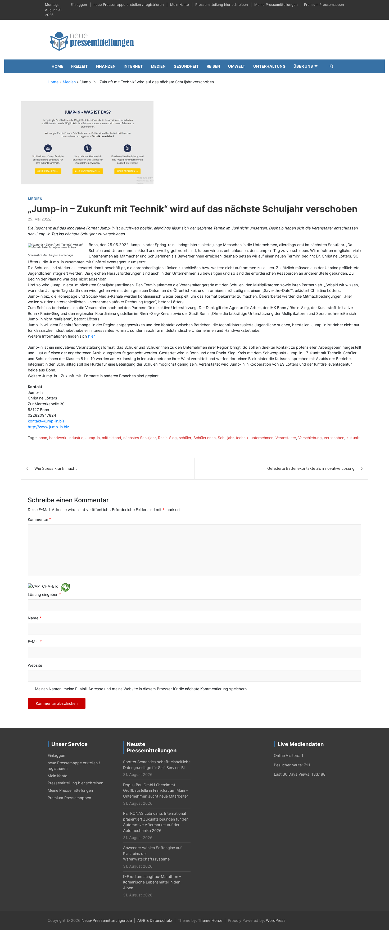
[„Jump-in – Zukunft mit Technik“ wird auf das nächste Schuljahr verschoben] (87, 144)
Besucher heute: (289, 765)
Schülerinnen (204, 437)
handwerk (57, 437)
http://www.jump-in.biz (48, 427)
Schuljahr (226, 437)
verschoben (334, 437)
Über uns (303, 66)
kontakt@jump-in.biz (46, 421)
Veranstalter (285, 437)
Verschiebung (310, 437)
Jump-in (92, 437)
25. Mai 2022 (39, 219)
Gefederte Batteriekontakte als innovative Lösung (311, 468)
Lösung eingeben (44, 594)
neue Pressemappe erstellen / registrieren (128, 4)
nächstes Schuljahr (139, 437)
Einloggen (79, 4)
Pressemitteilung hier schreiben (221, 4)
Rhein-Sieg (167, 437)
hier (91, 336)
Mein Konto (179, 4)
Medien (158, 66)
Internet (133, 66)
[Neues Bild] (65, 587)
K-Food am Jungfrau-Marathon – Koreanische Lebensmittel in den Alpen (152, 882)
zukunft (353, 437)
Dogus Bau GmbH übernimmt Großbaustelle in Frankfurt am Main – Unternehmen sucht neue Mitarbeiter (155, 790)
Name (34, 618)
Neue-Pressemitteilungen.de (107, 920)
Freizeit (79, 66)
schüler (185, 437)
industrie (76, 437)
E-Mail (35, 641)
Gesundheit (186, 66)
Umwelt (236, 66)
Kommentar (39, 519)
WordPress (276, 920)
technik (242, 437)
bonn (42, 437)
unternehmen (262, 437)
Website (35, 665)
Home (57, 66)
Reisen (213, 66)
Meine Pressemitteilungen (276, 4)
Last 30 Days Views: (292, 774)
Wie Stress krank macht (55, 468)
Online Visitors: (287, 755)
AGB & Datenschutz (154, 920)
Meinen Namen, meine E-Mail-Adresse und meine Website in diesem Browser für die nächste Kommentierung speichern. (141, 689)
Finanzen (106, 66)
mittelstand (111, 437)
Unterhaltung (269, 66)
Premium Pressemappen (324, 4)
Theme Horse (210, 920)
